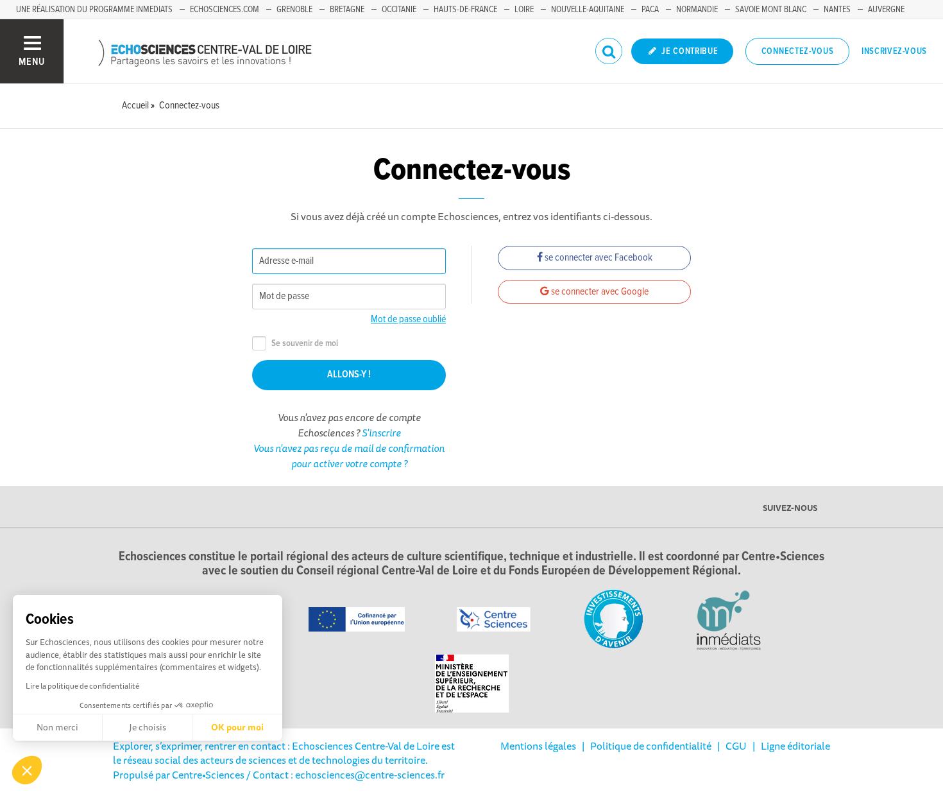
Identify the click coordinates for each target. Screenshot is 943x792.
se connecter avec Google (599, 291)
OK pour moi (237, 727)
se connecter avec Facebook (597, 257)
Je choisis (147, 727)
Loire (524, 9)
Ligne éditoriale (795, 745)
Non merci (57, 727)
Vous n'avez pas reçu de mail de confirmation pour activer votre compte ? (349, 456)
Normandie (697, 9)
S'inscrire (381, 432)
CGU (736, 745)
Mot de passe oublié (408, 319)
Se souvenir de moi (304, 344)
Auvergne (886, 9)
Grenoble (294, 9)
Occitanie (399, 9)
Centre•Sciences (208, 774)
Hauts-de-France (465, 9)
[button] (27, 770)
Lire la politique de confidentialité (82, 686)
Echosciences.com (224, 9)
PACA (650, 9)
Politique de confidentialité (650, 745)
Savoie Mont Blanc (770, 9)
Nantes (837, 9)
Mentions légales (538, 745)
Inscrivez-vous (894, 51)
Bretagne (347, 9)
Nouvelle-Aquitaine (587, 9)
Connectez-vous (797, 51)
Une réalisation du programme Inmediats (94, 9)
